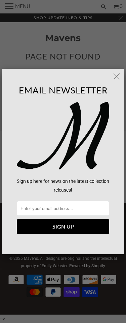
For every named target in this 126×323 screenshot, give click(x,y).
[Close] (116, 76)
